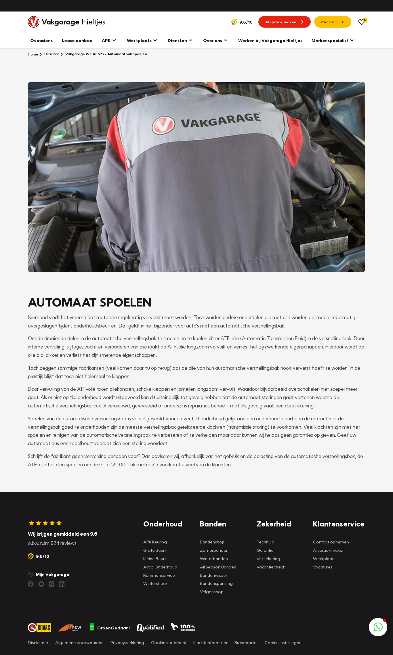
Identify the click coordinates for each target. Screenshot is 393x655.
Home (33, 54)
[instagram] (51, 584)
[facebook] (31, 584)
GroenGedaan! (113, 627)
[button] (378, 627)
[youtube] (41, 584)
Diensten (51, 54)
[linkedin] (62, 584)
